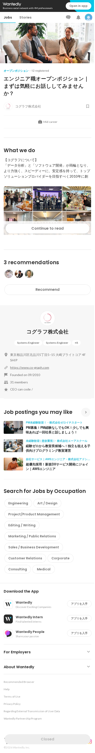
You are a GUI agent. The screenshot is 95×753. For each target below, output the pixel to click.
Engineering (18, 503)
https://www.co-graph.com (29, 367)
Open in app (78, 6)
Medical (43, 569)
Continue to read (47, 228)
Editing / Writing (22, 525)
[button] (49, 591)
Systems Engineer (28, 342)
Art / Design (47, 503)
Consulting (17, 569)
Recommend (47, 289)
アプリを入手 (79, 604)
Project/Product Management (34, 514)
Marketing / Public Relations (32, 536)
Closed (47, 739)
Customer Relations (25, 558)
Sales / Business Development (33, 547)
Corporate (60, 558)
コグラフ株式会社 (48, 331)
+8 (76, 342)
